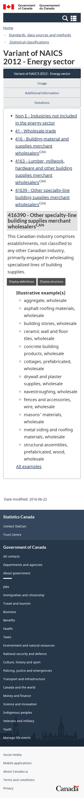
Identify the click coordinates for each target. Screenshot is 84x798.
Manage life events (17, 738)
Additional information (42, 93)
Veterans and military (18, 721)
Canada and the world (19, 687)
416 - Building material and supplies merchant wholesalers (42, 146)
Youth (7, 729)
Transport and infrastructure (24, 679)
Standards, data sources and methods (40, 35)
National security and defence (25, 654)
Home (8, 28)
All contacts (11, 556)
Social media (12, 755)
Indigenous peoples (17, 712)
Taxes (7, 637)
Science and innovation (20, 704)
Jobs (6, 587)
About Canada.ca (15, 771)
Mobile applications (17, 763)
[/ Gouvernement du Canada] (31, 7)
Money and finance (17, 696)
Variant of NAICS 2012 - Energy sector (42, 73)
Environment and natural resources (29, 645)
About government (16, 573)
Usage (42, 83)
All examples (29, 466)
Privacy (8, 788)
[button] (42, 18)
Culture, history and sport (21, 662)
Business (9, 612)
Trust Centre (12, 535)
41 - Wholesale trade (35, 131)
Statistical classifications (29, 42)
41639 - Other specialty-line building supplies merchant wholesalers (42, 197)
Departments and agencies (22, 565)
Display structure (51, 281)
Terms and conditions (19, 780)
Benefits (9, 620)
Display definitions (21, 281)
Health (8, 629)
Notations (42, 102)
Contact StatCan (14, 526)
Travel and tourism (17, 603)
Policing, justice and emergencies (27, 671)
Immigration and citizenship (23, 595)
